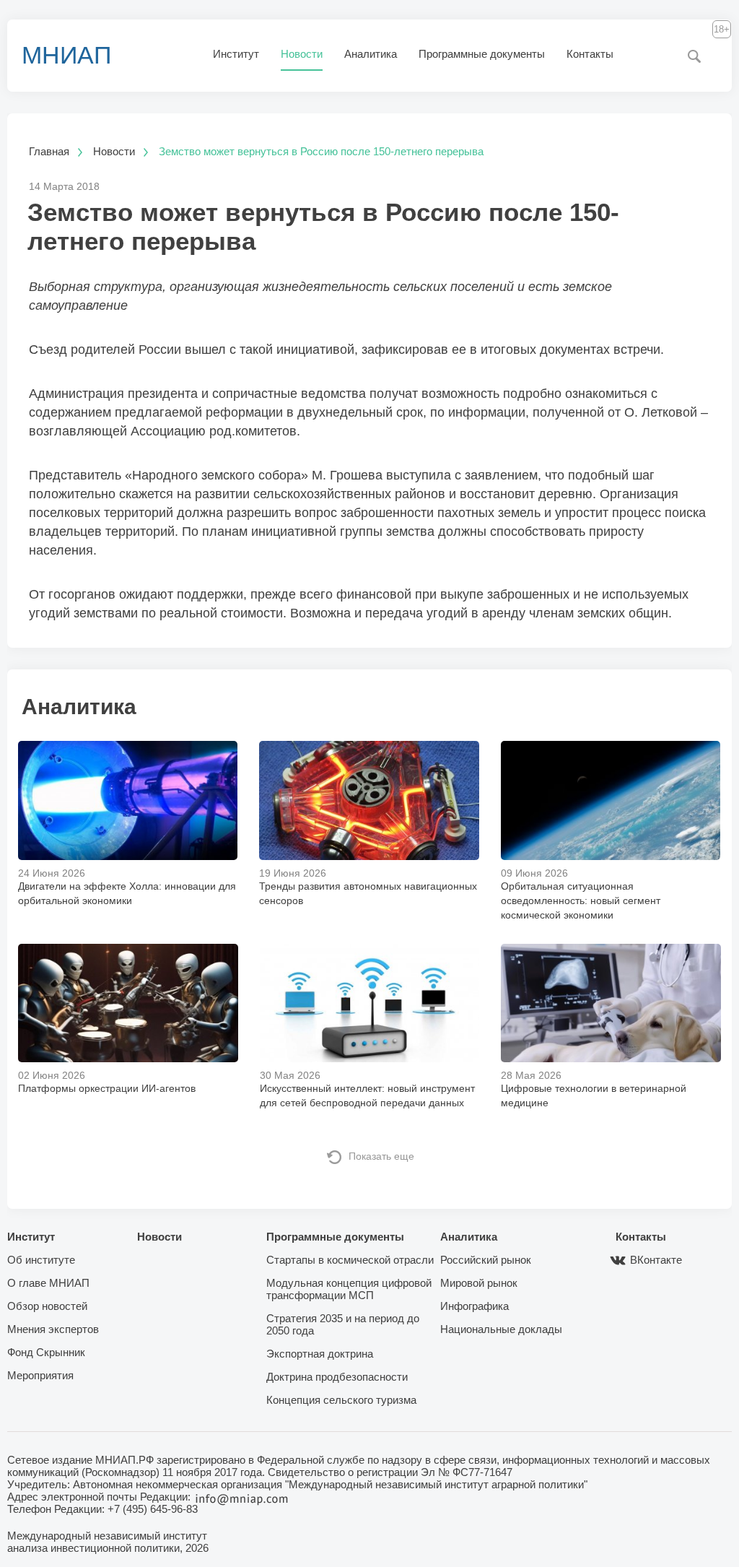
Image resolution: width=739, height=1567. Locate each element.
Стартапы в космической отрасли (350, 1260)
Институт (236, 54)
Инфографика (474, 1306)
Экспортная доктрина (319, 1353)
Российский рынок (485, 1260)
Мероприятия (40, 1375)
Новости (302, 54)
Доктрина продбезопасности (337, 1377)
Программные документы (482, 54)
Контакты (590, 54)
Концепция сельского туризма (341, 1400)
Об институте (41, 1260)
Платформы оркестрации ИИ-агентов (107, 1088)
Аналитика (370, 54)
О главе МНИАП (48, 1283)
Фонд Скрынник (46, 1352)
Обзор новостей (47, 1306)
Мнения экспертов (53, 1329)
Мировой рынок (478, 1283)
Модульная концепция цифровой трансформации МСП (349, 1289)
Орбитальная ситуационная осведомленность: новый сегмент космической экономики (580, 900)
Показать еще (381, 1156)
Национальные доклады (501, 1329)
